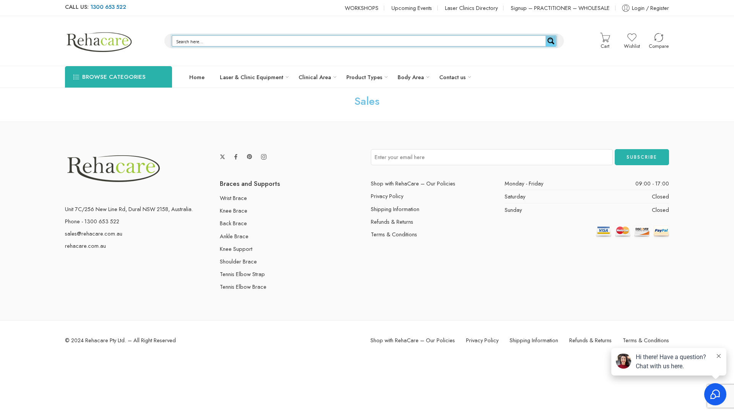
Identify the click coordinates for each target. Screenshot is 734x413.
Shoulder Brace (238, 261)
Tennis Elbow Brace (243, 287)
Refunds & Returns (392, 222)
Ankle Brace (234, 236)
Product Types (364, 77)
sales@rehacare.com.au (93, 233)
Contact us (452, 77)
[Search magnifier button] (551, 41)
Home (197, 77)
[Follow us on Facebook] (236, 157)
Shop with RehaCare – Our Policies (413, 183)
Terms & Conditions (394, 234)
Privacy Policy (387, 196)
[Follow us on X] (222, 156)
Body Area (411, 77)
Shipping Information (395, 209)
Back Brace (233, 223)
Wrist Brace (233, 198)
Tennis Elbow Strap (242, 274)
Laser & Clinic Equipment (251, 77)
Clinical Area (315, 77)
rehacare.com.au (85, 246)
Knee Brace (233, 210)
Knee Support (236, 249)
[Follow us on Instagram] (263, 156)
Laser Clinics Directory (471, 8)
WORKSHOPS (361, 8)
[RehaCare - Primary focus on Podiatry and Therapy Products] (99, 41)
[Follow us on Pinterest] (250, 157)
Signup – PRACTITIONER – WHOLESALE (560, 8)
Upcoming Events (411, 8)
